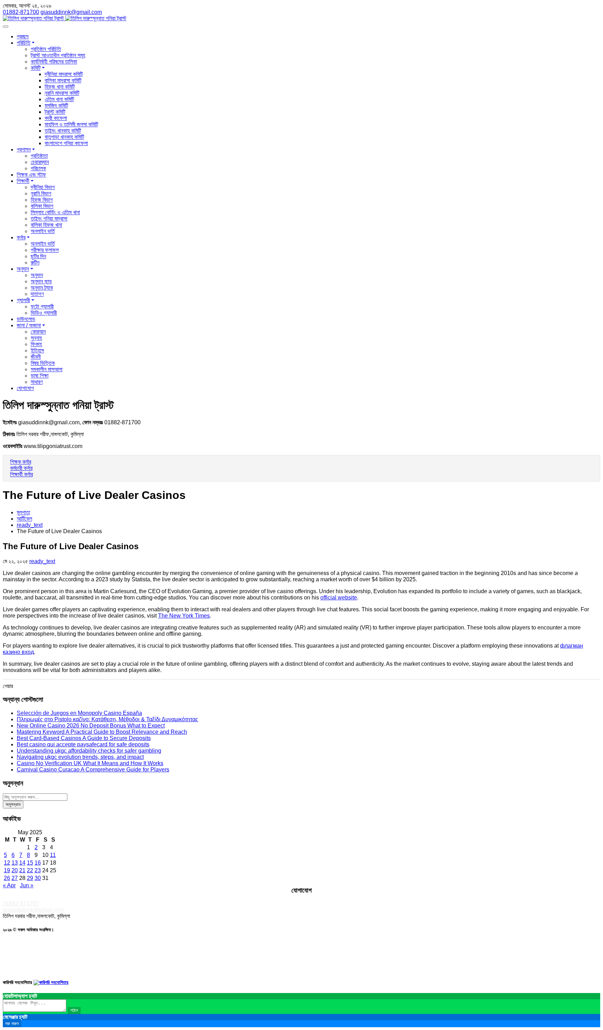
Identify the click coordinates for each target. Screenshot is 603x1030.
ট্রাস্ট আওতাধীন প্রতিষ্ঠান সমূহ (58, 55)
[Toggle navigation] (5, 26)
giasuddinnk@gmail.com (33, 910)
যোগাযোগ (25, 388)
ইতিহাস (37, 350)
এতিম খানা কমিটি (59, 99)
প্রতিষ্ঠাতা (39, 156)
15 (30, 863)
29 (30, 878)
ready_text (30, 525)
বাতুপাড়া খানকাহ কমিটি (64, 137)
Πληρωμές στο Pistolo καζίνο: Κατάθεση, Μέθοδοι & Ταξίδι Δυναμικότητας (107, 719)
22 (30, 870)
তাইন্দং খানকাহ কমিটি (63, 131)
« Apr (9, 885)
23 (38, 870)
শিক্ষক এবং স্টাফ (31, 175)
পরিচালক (38, 168)
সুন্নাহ (36, 338)
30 (38, 878)
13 (15, 863)
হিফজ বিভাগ (42, 200)
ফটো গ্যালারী (42, 306)
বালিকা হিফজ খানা (46, 225)
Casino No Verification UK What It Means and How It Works (90, 763)
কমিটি (35, 68)
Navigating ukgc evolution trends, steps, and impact (80, 757)
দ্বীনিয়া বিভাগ (43, 187)
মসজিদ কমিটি (56, 106)
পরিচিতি (23, 43)
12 (7, 863)
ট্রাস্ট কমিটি (55, 112)
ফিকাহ (36, 344)
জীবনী (36, 357)
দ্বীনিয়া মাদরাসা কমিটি (64, 74)
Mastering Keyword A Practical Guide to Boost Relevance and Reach (102, 732)
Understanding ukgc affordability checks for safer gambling (89, 751)
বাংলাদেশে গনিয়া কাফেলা (66, 143)
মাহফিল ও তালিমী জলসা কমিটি (71, 124)
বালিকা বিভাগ (42, 206)
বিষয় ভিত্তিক (43, 363)
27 (15, 878)
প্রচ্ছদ (23, 36)
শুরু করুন (12, 1023)
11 (53, 855)
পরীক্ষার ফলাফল (45, 250)
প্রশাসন (24, 149)
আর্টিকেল (24, 519)
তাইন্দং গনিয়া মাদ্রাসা (49, 219)
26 (7, 878)
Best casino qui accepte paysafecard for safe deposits (83, 744)
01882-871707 (21, 903)
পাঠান (74, 1010)
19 (7, 870)
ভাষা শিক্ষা (40, 376)
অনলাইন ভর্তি (43, 231)
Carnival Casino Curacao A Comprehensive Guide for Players (93, 769)
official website (338, 597)
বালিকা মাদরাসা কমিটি (63, 80)
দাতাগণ (37, 294)
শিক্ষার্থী (23, 181)
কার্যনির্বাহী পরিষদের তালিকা (54, 62)
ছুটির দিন (38, 256)
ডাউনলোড (26, 319)
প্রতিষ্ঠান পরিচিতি (46, 49)
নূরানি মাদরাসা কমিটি (62, 93)
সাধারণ (37, 382)
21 (22, 870)
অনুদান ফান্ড (41, 281)
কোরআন (38, 332)
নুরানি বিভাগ (41, 193)
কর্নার (21, 237)
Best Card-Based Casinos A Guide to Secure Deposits (84, 738)
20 (15, 870)
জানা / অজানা (29, 325)
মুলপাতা (23, 512)
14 (22, 863)
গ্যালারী (23, 300)
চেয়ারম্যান (40, 162)
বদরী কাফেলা (56, 118)
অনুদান (23, 269)
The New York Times (184, 616)
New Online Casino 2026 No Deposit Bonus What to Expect (91, 726)
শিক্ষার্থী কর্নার (21, 474)
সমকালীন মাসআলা (46, 369)
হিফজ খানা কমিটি (60, 87)
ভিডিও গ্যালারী (44, 313)
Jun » (27, 885)
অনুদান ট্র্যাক (42, 288)
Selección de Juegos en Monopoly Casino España (79, 713)
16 (38, 863)
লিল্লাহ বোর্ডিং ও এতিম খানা (55, 212)
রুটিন (35, 263)
